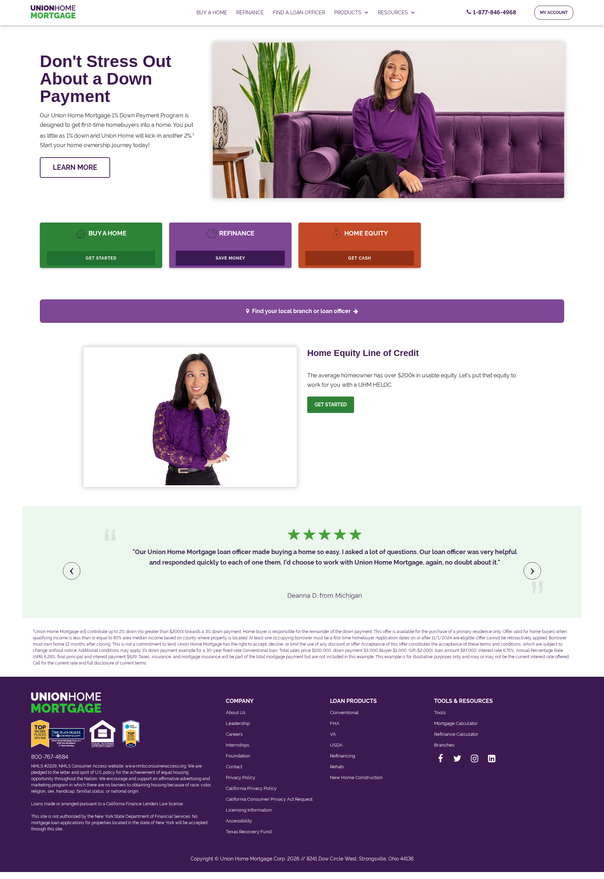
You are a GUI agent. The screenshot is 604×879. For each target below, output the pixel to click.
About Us (235, 712)
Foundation (238, 755)
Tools (440, 712)
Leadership (238, 723)
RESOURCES (393, 12)
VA (333, 734)
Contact (234, 766)
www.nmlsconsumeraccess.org (155, 766)
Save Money (230, 258)
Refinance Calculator (456, 734)
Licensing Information (249, 810)
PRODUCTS (347, 12)
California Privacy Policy (251, 788)
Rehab (337, 766)
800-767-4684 (49, 757)
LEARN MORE (75, 167)
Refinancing (342, 755)
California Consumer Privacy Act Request (269, 799)
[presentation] (71, 571)
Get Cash (359, 258)
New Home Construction (356, 777)
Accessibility (239, 820)
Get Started (101, 258)
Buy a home (211, 12)
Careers (234, 734)
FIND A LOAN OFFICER (299, 12)
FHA (334, 723)
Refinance (250, 12)
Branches (444, 745)
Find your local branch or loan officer (301, 311)
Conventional (344, 712)
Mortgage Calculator (456, 723)
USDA (336, 745)
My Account (554, 12)
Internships (237, 745)
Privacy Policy (240, 777)
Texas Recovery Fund (249, 831)
